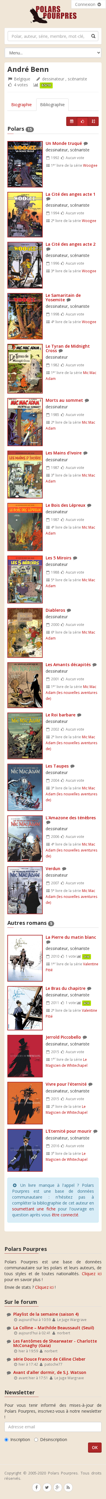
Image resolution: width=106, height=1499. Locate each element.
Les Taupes (57, 766)
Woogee (90, 165)
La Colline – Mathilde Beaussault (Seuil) (53, 1327)
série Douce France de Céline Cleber (49, 1359)
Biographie (21, 104)
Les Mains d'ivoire (64, 453)
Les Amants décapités (68, 664)
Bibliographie (52, 104)
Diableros (55, 610)
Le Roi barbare (60, 715)
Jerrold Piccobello (63, 1037)
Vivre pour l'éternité (66, 1084)
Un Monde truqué (64, 143)
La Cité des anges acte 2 (70, 244)
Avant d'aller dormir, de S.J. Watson (49, 1372)
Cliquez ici (92, 1273)
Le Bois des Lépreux (65, 505)
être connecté (65, 1215)
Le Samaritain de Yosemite (63, 297)
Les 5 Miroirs (58, 558)
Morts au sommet (64, 400)
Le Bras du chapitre (65, 988)
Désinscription (53, 1439)
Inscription (20, 1439)
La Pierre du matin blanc (71, 937)
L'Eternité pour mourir (69, 1131)
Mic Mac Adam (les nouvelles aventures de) (71, 692)
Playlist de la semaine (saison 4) (46, 1314)
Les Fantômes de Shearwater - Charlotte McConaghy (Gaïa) (55, 1343)
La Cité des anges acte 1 (70, 194)
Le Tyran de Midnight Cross (68, 348)
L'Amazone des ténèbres (71, 817)
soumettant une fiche (34, 1209)
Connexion (86, 4)
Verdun (53, 868)
